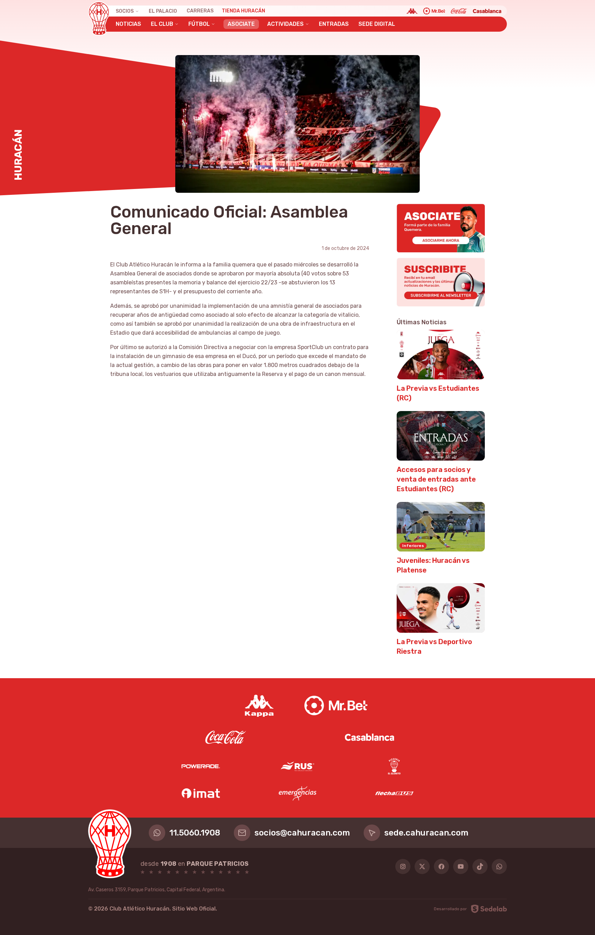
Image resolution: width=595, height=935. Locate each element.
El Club (162, 24)
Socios (125, 11)
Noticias (128, 24)
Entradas (334, 24)
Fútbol (199, 24)
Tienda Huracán (243, 11)
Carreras (200, 11)
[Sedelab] (489, 909)
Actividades (285, 24)
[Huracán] (99, 18)
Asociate (241, 24)
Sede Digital (376, 24)
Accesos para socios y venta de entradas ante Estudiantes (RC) (436, 479)
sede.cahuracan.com (426, 833)
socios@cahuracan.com (302, 833)
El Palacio (163, 11)
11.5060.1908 (194, 833)
